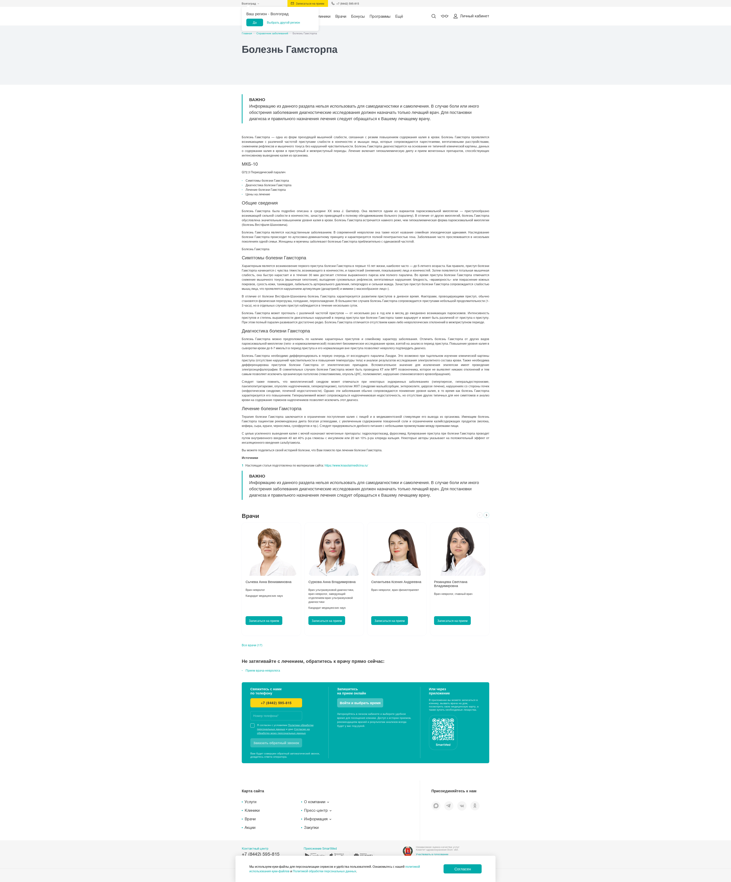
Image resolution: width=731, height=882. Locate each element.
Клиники (322, 16)
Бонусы (358, 16)
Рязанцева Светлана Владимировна (450, 584)
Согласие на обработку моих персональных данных (283, 731)
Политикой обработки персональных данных (324, 871)
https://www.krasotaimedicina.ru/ (346, 465)
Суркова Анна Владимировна (332, 582)
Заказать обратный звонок (276, 742)
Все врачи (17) (252, 645)
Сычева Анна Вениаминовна (268, 582)
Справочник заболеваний (272, 33)
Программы (379, 16)
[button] (480, 515)
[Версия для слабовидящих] (445, 16)
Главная (247, 33)
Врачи (340, 16)
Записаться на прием (264, 620)
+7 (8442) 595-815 (276, 702)
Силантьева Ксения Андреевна (396, 582)
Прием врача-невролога (263, 670)
